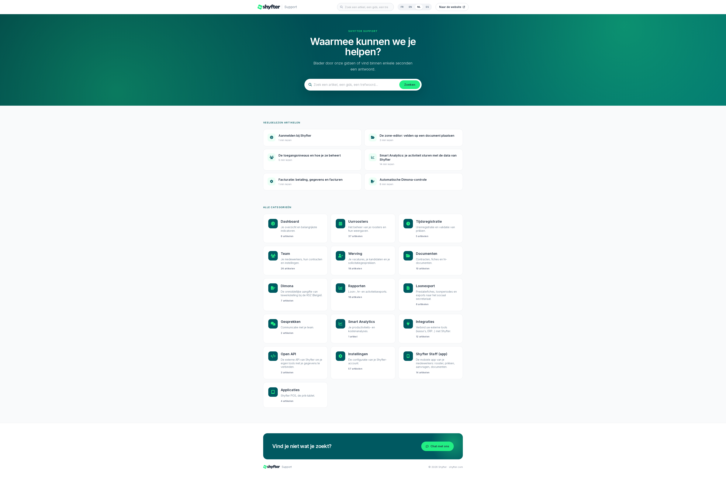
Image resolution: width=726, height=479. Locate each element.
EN (410, 6)
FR (402, 6)
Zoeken (409, 84)
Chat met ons (439, 446)
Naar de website (450, 7)
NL (419, 6)
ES (427, 6)
